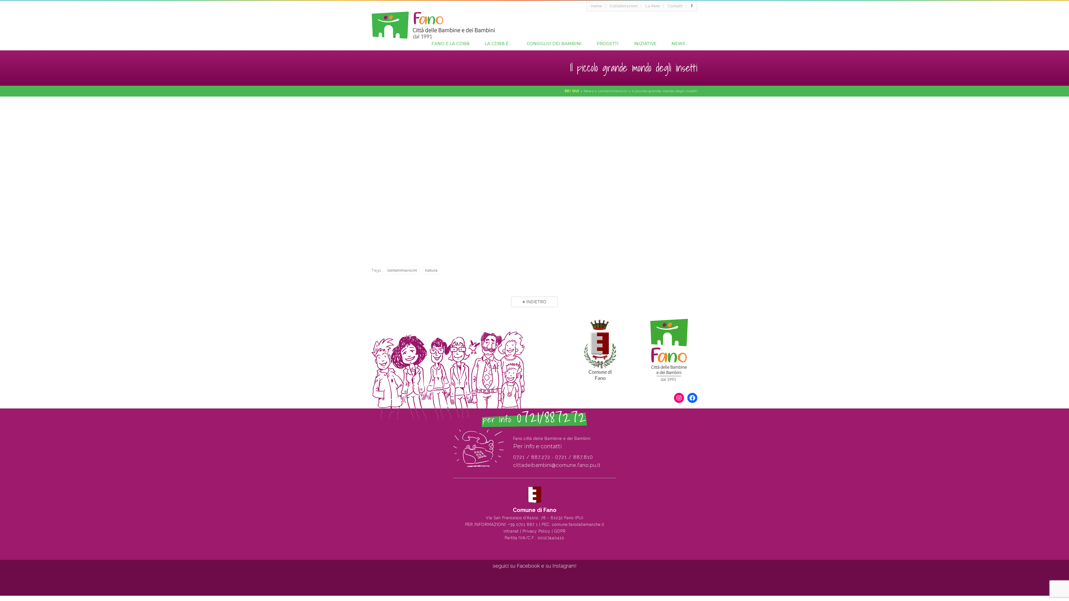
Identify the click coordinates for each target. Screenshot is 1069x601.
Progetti (608, 43)
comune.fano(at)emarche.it (578, 524)
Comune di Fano (534, 510)
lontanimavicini (402, 270)
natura (431, 270)
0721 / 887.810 (574, 457)
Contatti (675, 6)
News (678, 43)
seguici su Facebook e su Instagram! (535, 566)
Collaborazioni (624, 6)
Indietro (535, 302)
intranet (511, 531)
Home (596, 6)
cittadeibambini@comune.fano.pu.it (556, 465)
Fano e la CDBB (450, 43)
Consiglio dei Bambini (554, 43)
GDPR (560, 531)
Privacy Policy (536, 531)
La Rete (653, 6)
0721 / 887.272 (531, 457)
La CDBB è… (498, 43)
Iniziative (645, 43)
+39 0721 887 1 (523, 524)
